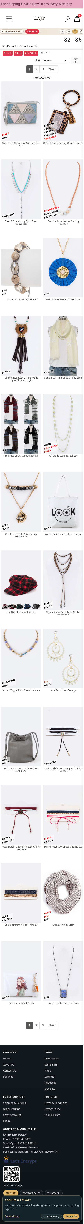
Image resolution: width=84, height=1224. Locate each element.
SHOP (5, 46)
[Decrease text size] (62, 31)
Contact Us (9, 1070)
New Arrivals (51, 1058)
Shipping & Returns (14, 1103)
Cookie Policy (52, 1115)
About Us (8, 1064)
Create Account (12, 1115)
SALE (13, 46)
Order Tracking (11, 1109)
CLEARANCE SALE (11, 31)
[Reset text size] (75, 31)
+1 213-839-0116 (25, 1143)
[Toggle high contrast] (81, 31)
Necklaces (50, 1082)
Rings (47, 1070)
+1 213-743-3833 (21, 1139)
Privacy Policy (52, 1109)
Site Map (8, 1076)
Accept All (71, 1216)
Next (52, 69)
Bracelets (49, 1088)
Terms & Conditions (55, 1103)
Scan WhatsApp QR (12, 1185)
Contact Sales (32, 1193)
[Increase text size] (68, 31)
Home (6, 1058)
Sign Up (11, 1193)
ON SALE (32, 31)
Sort (38, 60)
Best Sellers (50, 1064)
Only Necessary (51, 1216)
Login (6, 1121)
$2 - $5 (34, 46)
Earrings (49, 1076)
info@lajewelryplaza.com (25, 1147)
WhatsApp (53, 1193)
